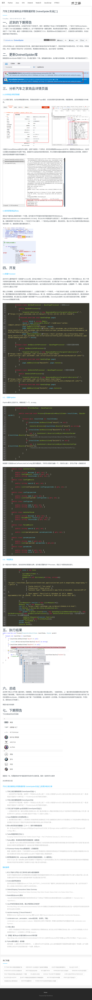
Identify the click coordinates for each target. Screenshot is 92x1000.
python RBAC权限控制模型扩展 (13, 967)
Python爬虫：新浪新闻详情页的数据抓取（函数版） (23, 840)
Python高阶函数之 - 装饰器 (15, 941)
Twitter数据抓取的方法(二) (15, 834)
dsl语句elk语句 (35, 974)
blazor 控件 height (10, 977)
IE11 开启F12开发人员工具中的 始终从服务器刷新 (23, 872)
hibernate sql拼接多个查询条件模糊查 (37, 967)
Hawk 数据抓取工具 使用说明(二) (17, 817)
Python (10, 3)
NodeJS (38, 3)
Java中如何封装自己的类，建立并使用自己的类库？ (23, 904)
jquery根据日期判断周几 (58, 967)
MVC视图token (45, 970)
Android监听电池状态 (14, 881)
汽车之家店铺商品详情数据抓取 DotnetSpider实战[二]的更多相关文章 (27, 786)
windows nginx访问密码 (79, 970)
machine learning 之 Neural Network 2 (19, 912)
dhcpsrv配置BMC (26, 981)
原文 (24, 18)
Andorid (30, 3)
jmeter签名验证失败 (31, 970)
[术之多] (76, 3)
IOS (23, 3)
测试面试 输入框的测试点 (11, 981)
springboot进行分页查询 (60, 970)
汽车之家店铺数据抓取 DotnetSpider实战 (20, 800)
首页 (3, 3)
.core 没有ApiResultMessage (73, 974)
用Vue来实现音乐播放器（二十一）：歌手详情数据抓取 (24, 825)
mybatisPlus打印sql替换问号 (13, 970)
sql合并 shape (73, 967)
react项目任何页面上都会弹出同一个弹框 (15, 974)
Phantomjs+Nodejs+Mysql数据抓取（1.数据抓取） (23, 848)
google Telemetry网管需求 (51, 974)
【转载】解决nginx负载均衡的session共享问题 (22, 935)
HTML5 (56, 3)
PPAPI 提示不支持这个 (70, 977)
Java (17, 3)
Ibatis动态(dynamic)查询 (15, 895)
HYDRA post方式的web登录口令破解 (45, 981)
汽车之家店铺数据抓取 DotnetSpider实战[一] (21, 791)
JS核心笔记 (11, 927)
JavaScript (47, 3)
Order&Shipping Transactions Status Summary (22, 889)
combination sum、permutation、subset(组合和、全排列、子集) (27, 918)
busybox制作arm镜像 (53, 977)
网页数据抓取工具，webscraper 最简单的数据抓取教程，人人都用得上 (29, 857)
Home (45, 992)
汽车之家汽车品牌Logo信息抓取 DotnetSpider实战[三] (24, 808)
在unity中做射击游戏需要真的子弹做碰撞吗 (31, 977)
